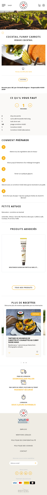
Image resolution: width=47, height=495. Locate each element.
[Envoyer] (35, 463)
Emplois (23, 429)
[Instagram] (30, 473)
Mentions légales (23, 435)
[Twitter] (21, 473)
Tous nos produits (23, 287)
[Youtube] (25, 473)
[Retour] (23, 33)
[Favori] (9, 353)
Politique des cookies (23, 446)
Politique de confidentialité (23, 440)
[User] (43, 6)
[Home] (23, 5)
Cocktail (23, 79)
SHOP (10, 5)
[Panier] (39, 6)
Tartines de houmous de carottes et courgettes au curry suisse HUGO (23, 340)
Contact (23, 451)
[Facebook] (16, 473)
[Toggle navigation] (4, 5)
